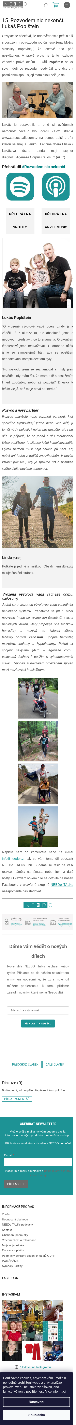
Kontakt (7, 1229)
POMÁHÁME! (10, 1260)
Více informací (55, 1391)
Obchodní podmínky (15, 1235)
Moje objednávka (13, 1245)
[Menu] (67, 5)
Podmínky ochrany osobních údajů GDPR (28, 1255)
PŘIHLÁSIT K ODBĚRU (38, 1023)
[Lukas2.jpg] (38, 826)
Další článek (55, 1064)
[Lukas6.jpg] (38, 783)
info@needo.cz (13, 858)
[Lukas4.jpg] (38, 698)
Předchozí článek (25, 1064)
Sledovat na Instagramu (35, 1367)
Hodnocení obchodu (15, 1219)
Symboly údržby (12, 1265)
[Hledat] (46, 5)
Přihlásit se (16, 1184)
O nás (6, 1214)
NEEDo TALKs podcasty (17, 1224)
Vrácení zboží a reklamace (19, 1240)
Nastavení (36, 1402)
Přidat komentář (17, 1099)
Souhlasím (36, 1415)
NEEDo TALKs (62, 884)
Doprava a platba (13, 1250)
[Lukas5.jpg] (38, 741)
